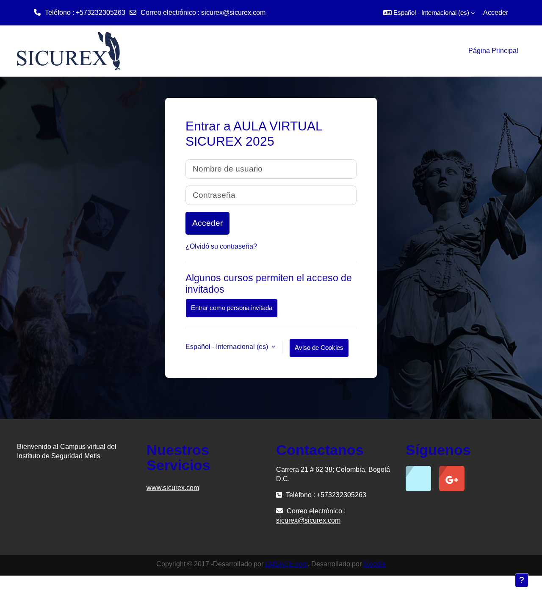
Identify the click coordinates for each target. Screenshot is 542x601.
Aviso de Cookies (319, 347)
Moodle (374, 564)
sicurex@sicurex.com (233, 12)
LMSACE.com (286, 564)
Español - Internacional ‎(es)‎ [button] (227, 346)
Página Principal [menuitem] (493, 50)
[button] (429, 12)
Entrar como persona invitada (231, 307)
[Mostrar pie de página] (521, 580)
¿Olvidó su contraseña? (221, 246)
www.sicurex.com (173, 487)
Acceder (495, 12)
